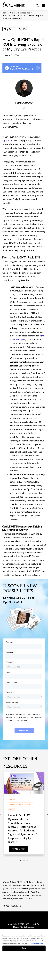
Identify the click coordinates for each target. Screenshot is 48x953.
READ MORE (18, 849)
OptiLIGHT (8, 140)
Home (5, 13)
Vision (13, 13)
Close (24, 948)
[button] (37, 6)
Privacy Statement (36, 943)
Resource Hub (24, 13)
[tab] (20, 860)
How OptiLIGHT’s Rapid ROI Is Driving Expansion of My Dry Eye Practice (23, 16)
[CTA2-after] (21, 68)
